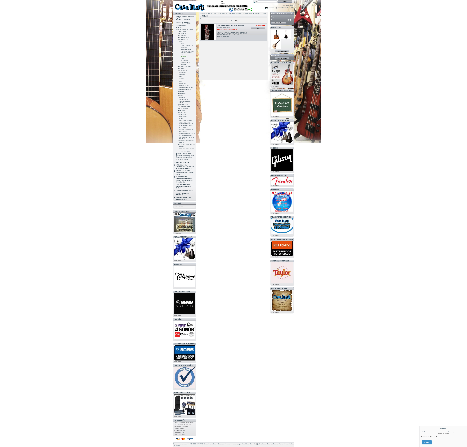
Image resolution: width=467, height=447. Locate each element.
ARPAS (179, 27)
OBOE (180, 76)
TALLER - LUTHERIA (182, 162)
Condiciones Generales (181, 426)
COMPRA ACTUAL (278, 13)
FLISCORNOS (183, 70)
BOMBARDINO (183, 33)
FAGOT (181, 41)
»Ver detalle (177, 233)
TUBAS (181, 95)
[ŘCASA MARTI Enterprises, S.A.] (189, 6)
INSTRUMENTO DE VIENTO (185, 29)
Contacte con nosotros (180, 444)
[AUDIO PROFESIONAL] (184, 415)
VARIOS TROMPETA (184, 152)
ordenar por (203, 21)
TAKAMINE (178, 264)
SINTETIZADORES (184, 85)
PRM (182, 58)
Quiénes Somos (179, 428)
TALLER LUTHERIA (183, 159)
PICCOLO (181, 78)
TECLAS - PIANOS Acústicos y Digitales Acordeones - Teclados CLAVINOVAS (185, 17)
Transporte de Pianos (281, 217)
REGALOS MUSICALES (183, 237)
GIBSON (274, 148)
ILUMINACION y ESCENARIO (185, 190)
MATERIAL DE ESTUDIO (185, 135)
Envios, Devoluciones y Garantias (184, 422)
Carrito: (280, 7)
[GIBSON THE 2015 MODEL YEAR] (282, 85)
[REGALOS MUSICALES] (184, 259)
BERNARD (184, 47)
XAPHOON (182, 97)
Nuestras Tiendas (179, 430)
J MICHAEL (184, 56)
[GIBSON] (282, 170)
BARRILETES (182, 110)
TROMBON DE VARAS (185, 89)
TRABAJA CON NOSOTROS (281, 90)
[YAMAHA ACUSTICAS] (184, 314)
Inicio (201, 13)
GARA (182, 54)
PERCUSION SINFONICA (184, 157)
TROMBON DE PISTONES (186, 87)
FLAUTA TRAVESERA (185, 66)
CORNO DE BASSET (184, 37)
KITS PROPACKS (183, 127)
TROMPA (181, 91)
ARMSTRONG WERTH (187, 45)
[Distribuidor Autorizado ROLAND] (282, 255)
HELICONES (182, 72)
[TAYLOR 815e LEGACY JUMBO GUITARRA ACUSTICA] (276, 48)
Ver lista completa (282, 51)
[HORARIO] (282, 211)
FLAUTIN (181, 68)
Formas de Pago (179, 432)
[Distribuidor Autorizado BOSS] (184, 360)
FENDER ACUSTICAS (279, 175)
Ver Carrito (278, 23)
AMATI (182, 43)
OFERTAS (275, 55)
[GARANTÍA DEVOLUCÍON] (184, 387)
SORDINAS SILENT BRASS (186, 148)
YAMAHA (183, 64)
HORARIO (275, 190)
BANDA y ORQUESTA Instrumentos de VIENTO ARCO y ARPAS (184, 23)
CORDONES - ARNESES (185, 120)
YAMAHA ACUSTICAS (182, 292)
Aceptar (427, 442)
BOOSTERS (182, 112)
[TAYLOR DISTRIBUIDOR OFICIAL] (282, 283)
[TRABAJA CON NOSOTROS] (282, 115)
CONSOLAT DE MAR (186, 49)
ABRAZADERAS (183, 99)
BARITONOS (182, 31)
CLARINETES (182, 35)
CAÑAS (181, 118)
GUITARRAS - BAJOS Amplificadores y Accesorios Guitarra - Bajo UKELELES (185, 166)
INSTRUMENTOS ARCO (184, 154)
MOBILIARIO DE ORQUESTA (185, 155)
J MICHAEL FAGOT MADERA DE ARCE (230, 25)
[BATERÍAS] (184, 338)
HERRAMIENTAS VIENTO (186, 125)
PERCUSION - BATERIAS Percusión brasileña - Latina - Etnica (185, 172)
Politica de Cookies (179, 434)
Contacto (222, 3)
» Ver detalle (275, 86)
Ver (232, 21)
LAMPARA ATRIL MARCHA (186, 129)
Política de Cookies (443, 433)
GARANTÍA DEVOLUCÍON (183, 365)
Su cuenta (271, 7)
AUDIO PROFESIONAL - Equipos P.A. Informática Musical (183, 186)
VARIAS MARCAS (185, 62)
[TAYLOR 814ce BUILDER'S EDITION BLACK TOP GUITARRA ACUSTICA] (286, 38)
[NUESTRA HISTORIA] (282, 310)
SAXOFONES (182, 83)
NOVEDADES (276, 27)
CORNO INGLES (183, 39)
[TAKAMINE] (184, 286)
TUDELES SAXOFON (184, 150)
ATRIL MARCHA (183, 108)
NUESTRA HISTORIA (279, 288)
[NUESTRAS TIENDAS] (184, 231)
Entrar (291, 5)
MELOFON (182, 74)
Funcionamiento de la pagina (182, 424)
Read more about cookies (430, 437)
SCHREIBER (184, 60)
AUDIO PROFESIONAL (182, 393)
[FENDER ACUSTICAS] (282, 184)
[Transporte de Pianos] (282, 234)
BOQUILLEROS (183, 116)
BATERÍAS (178, 319)
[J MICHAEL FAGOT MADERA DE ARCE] (208, 32)
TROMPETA (182, 93)
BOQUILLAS (182, 114)
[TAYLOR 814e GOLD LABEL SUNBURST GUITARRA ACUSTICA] (276, 38)
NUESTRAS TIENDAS (182, 211)
